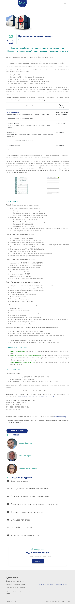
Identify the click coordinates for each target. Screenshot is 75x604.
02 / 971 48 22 (44, 585)
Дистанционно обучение (15, 581)
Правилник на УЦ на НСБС (15, 587)
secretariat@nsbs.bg (60, 417)
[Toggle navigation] (65, 4)
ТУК (35, 351)
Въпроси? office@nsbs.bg (58, 585)
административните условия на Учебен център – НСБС (36, 397)
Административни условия (15, 584)
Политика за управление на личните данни (19, 592)
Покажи (38, 561)
